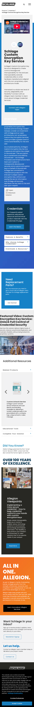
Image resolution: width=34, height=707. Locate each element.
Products (4, 10)
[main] (17, 688)
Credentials (11, 10)
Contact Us (10, 656)
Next (31, 389)
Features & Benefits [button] (14, 237)
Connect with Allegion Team (17, 108)
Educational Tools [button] (10, 428)
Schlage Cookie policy (15, 693)
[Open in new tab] (8, 4)
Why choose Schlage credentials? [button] (15, 243)
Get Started (12, 303)
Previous (3, 389)
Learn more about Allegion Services (17, 608)
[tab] (17, 370)
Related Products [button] (10, 370)
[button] (24, 4)
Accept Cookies (17, 703)
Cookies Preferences (17, 698)
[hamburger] (29, 2)
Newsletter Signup (12, 637)
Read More (13, 546)
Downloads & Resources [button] (16, 249)
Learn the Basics (15, 226)
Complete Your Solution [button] (13, 433)
